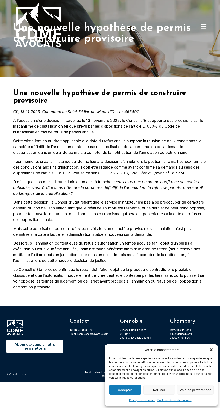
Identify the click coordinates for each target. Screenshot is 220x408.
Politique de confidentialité (174, 400)
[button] (211, 350)
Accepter (125, 390)
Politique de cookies (142, 400)
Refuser (159, 390)
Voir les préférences (195, 390)
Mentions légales (95, 372)
